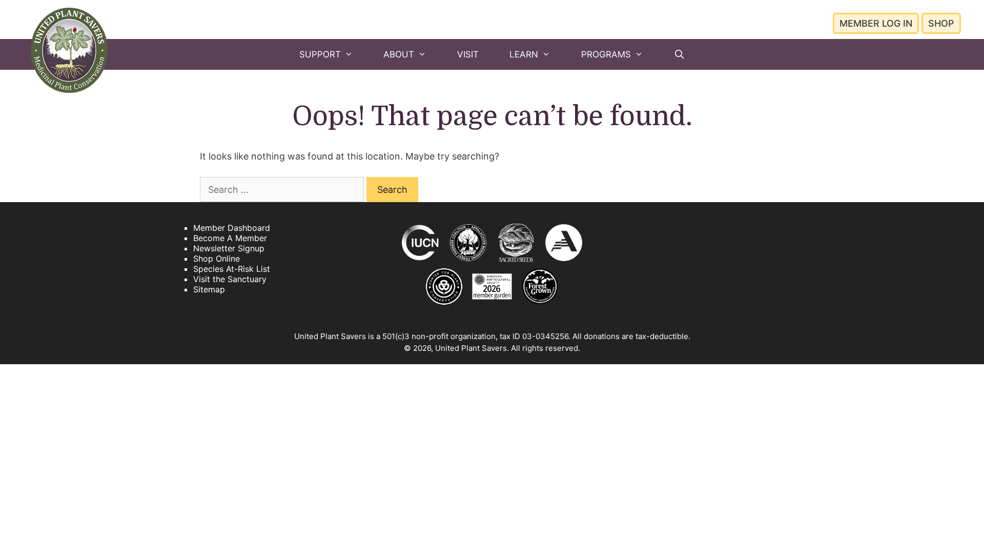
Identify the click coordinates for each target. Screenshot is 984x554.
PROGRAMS (606, 54)
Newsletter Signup (228, 248)
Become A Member (230, 238)
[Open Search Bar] (679, 54)
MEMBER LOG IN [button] (875, 23)
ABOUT (398, 54)
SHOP (941, 23)
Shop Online (216, 258)
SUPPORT (320, 54)
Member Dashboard (231, 228)
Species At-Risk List (231, 269)
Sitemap (209, 289)
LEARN (523, 54)
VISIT (468, 54)
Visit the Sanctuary (229, 279)
